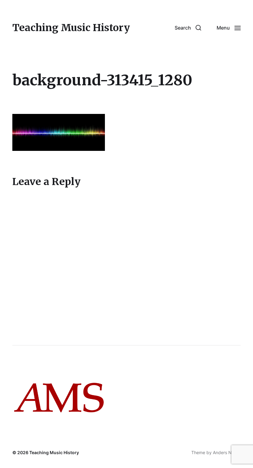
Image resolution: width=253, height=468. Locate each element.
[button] (188, 28)
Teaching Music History (71, 28)
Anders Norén (227, 452)
